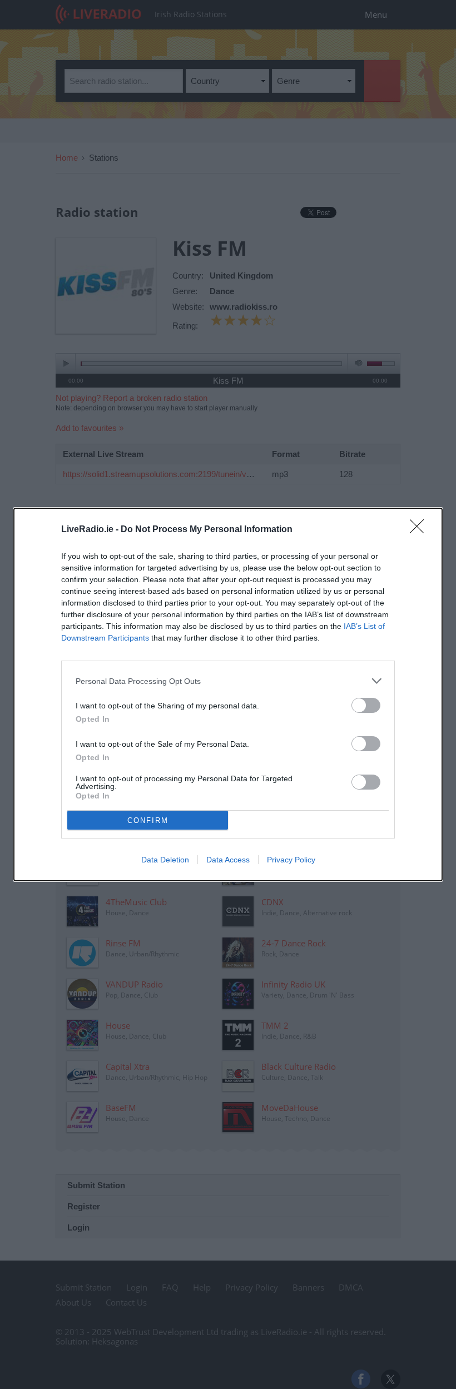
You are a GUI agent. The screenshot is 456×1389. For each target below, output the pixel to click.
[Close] (420, 529)
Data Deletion (165, 859)
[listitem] (228, 681)
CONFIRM (147, 820)
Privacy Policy (291, 859)
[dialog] (228, 694)
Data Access (228, 859)
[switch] (365, 705)
